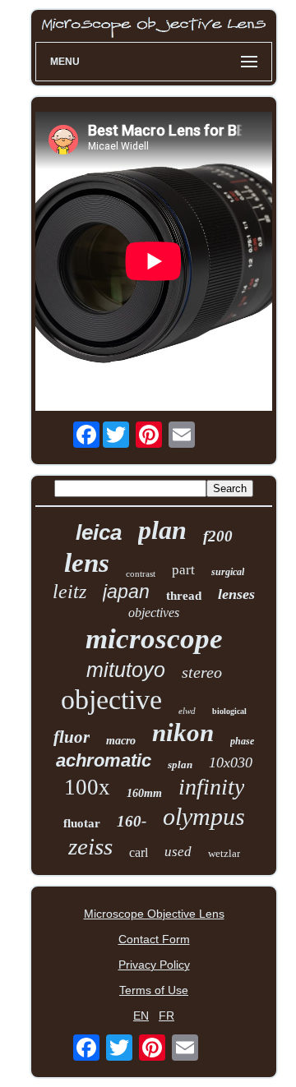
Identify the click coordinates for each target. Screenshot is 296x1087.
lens (86, 563)
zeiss (90, 846)
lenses (236, 594)
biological (229, 711)
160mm (144, 793)
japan (126, 591)
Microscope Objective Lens (154, 913)
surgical (227, 572)
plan (162, 530)
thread (183, 595)
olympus (204, 816)
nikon (183, 732)
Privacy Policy (154, 964)
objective (111, 699)
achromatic (103, 760)
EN (141, 1015)
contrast (140, 573)
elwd (187, 711)
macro (121, 741)
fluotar (81, 823)
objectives (153, 612)
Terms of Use (153, 990)
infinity (211, 786)
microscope (154, 639)
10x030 (230, 762)
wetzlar (224, 853)
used (178, 851)
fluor (71, 737)
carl (138, 852)
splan (180, 764)
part (183, 570)
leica (99, 532)
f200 (218, 536)
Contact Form (154, 939)
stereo (202, 672)
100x (87, 787)
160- (131, 821)
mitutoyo (125, 669)
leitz (69, 591)
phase (242, 741)
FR (166, 1015)
